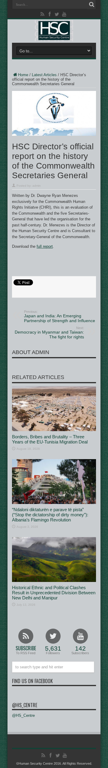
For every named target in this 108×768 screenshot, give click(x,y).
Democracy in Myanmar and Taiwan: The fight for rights (49, 332)
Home (23, 75)
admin (36, 185)
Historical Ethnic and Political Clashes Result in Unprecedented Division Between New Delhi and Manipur (53, 592)
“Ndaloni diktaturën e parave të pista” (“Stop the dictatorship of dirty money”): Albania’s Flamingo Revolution (50, 514)
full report (45, 246)
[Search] (91, 4)
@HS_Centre (24, 705)
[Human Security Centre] (54, 30)
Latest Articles (44, 75)
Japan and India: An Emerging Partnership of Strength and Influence (59, 316)
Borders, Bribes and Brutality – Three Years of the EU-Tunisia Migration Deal (50, 439)
